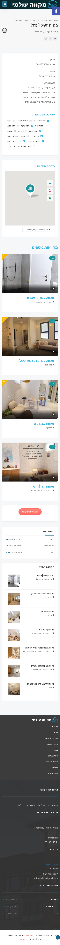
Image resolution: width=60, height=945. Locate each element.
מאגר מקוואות (52, 744)
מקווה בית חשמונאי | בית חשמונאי (39, 648)
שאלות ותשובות (52, 762)
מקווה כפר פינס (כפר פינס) (36, 361)
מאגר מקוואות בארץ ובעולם (41, 21)
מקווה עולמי (29, 935)
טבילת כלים (49, 545)
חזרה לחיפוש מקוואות (30, 512)
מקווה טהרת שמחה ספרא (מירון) (40, 684)
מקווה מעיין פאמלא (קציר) (42, 666)
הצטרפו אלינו (53, 773)
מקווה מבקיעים (44, 423)
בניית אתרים (21, 939)
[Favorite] (55, 38)
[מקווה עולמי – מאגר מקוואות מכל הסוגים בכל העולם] (45, 720)
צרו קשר (54, 767)
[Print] (45, 38)
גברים (51, 539)
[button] (56, 11)
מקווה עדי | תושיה (42, 486)
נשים (52, 258)
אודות (55, 732)
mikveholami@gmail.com (46, 878)
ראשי (56, 21)
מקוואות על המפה (51, 738)
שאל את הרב (53, 756)
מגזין (56, 750)
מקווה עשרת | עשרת (40, 298)
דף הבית (54, 726)
